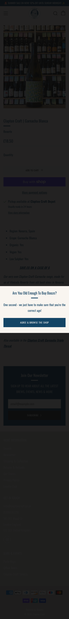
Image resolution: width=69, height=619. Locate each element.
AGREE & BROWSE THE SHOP (34, 322)
